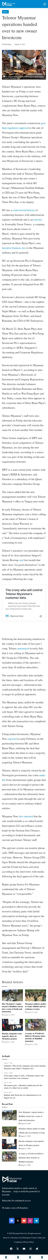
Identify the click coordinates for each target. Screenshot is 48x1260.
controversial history (24, 210)
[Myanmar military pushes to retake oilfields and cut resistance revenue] (35, 995)
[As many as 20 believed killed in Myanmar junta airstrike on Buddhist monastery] (35, 1025)
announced (23, 648)
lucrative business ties (14, 248)
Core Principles (25, 1237)
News (5, 12)
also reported (26, 816)
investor (38, 219)
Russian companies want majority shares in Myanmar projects (12, 1036)
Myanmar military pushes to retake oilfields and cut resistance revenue (35, 1006)
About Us (6, 1237)
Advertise (14, 1237)
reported (12, 739)
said (21, 560)
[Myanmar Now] (8, 4)
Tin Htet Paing (6, 44)
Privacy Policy (28, 1242)
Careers (34, 1237)
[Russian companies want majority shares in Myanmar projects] (12, 1025)
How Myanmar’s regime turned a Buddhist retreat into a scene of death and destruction (12, 1007)
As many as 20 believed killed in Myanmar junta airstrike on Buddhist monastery (35, 1037)
